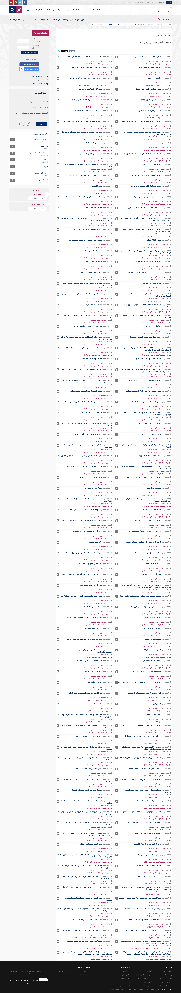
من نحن (28, 983)
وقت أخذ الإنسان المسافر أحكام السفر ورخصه (84, 197)
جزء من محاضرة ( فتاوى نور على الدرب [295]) (97, 322)
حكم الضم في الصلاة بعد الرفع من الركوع (144, 477)
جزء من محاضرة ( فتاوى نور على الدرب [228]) (97, 247)
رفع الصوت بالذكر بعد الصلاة (90, 413)
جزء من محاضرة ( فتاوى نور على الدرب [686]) (156, 625)
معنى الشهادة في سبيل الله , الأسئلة (145, 855)
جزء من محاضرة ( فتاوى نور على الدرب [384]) (156, 430)
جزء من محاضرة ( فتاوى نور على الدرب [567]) (97, 538)
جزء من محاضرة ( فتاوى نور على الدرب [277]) (97, 301)
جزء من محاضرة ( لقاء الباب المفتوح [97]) (98, 786)
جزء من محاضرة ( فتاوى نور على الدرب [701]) (97, 635)
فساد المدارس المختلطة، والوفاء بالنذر (87, 326)
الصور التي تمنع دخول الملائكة (90, 89)
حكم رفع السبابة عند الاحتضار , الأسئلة (145, 801)
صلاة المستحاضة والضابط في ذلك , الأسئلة (143, 920)
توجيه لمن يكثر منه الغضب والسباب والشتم (143, 542)
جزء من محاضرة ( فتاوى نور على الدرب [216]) (156, 247)
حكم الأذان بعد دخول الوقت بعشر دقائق (144, 380)
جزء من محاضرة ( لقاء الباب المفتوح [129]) (98, 797)
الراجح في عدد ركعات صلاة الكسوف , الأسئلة (143, 909)
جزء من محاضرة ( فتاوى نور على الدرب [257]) (97, 269)
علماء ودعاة (68, 20)
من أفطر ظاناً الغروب (152, 564)
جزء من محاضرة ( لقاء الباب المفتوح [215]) (98, 873)
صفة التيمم (97, 186)
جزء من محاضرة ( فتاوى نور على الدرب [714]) (97, 657)
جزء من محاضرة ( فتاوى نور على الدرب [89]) (157, 161)
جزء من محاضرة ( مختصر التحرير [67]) (158, 959)
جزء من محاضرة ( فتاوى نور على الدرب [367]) (156, 398)
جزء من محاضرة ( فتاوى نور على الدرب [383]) (97, 420)
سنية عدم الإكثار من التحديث (149, 100)
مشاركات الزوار (64, 971)
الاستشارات (62, 10)
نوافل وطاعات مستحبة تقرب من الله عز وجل (84, 466)
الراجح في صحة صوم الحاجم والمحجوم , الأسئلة (82, 887)
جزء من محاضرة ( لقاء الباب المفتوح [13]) (98, 732)
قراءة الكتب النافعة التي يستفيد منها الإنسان (142, 272)
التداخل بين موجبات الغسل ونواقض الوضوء (85, 693)
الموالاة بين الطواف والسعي (150, 67)
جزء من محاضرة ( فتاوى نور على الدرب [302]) (97, 333)
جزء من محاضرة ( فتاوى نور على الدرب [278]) (156, 312)
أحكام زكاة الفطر (154, 240)
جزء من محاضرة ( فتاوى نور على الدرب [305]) (156, 344)
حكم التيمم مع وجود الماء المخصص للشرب (143, 391)
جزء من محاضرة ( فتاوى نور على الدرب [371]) (156, 409)
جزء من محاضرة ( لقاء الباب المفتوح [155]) (157, 829)
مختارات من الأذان (145, 978)
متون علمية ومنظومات (143, 975)
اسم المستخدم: (35, 40)
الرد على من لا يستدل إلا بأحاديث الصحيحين (143, 531)
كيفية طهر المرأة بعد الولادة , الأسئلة (87, 790)
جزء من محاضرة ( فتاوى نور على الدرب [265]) (156, 290)
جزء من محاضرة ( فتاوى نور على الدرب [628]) (156, 581)
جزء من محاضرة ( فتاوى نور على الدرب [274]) (156, 301)
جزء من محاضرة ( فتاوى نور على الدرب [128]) (97, 193)
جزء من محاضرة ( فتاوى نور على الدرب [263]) (97, 279)
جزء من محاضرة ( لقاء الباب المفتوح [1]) (158, 64)
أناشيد (149, 971)
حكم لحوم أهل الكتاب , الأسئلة (148, 866)
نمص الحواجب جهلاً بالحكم (91, 477)
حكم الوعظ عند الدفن (152, 618)
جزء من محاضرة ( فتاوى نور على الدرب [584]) (156, 560)
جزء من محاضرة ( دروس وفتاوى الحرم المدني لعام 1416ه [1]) (92, 937)
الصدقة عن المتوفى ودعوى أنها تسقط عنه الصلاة (82, 121)
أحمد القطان (45, 176)
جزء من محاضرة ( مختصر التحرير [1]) (159, 700)
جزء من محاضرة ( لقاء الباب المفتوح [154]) (98, 819)
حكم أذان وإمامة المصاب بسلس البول (87, 531)
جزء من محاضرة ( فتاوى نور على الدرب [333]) (156, 376)
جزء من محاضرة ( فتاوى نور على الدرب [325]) (97, 355)
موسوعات (87, 10)
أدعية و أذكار (147, 982)
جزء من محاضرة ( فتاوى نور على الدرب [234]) (156, 258)
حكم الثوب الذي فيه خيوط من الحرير (87, 229)
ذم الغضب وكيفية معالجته (90, 564)
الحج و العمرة (126, 978)
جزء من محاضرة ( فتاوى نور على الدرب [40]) (98, 128)
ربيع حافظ (45, 169)
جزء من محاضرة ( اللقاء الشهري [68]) (100, 927)
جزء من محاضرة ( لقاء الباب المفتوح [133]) (98, 808)
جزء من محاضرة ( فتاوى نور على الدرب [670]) (156, 614)
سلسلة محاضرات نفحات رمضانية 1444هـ (31, 113)
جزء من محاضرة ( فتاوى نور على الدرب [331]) (97, 366)
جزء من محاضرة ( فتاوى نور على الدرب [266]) (97, 290)
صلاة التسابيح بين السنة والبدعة (148, 553)
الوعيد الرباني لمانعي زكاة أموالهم (88, 111)
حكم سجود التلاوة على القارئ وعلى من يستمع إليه (81, 596)
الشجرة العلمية (41, 20)
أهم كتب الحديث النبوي (151, 434)
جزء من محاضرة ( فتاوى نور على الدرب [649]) (97, 603)
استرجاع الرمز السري (40, 76)
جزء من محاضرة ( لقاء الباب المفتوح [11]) (99, 722)
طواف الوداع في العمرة (152, 283)
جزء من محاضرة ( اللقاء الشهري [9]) (159, 905)
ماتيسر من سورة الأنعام (41, 139)
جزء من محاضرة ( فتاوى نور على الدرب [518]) (97, 517)
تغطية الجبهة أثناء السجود (150, 456)
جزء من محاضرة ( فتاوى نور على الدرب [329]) (156, 366)
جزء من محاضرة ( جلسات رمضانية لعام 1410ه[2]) (95, 85)
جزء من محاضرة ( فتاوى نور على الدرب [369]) (97, 398)
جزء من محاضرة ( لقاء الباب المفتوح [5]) (158, 74)
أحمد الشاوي (45, 148)
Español (162, 2)
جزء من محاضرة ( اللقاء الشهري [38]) (159, 916)
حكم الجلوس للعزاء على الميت (148, 89)
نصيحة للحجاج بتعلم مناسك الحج (88, 585)
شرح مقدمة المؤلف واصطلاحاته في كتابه (144, 693)
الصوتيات (52, 10)
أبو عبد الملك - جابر (42, 182)
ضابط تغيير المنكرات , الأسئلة (149, 876)
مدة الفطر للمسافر (153, 715)
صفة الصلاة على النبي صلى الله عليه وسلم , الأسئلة (139, 898)
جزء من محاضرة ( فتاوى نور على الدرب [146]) (97, 204)
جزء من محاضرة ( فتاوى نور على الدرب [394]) (97, 441)
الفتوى (71, 10)
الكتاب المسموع (166, 986)
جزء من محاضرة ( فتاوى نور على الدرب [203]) (156, 236)
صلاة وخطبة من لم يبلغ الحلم (89, 661)
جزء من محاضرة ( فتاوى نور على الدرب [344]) (97, 376)
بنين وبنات (27, 10)
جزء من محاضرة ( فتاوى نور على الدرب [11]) (157, 128)
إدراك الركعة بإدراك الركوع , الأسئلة (147, 844)
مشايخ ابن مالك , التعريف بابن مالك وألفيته (84, 941)
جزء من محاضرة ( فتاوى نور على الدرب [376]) (156, 420)
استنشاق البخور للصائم (151, 574)
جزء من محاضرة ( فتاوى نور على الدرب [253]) (156, 269)
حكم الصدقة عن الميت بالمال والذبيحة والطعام (141, 121)
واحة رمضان (126, 975)
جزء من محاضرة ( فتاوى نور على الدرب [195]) (97, 225)
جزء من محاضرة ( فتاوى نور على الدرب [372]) (97, 409)
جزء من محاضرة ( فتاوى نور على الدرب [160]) (156, 215)
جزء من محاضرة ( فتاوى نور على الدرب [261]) (156, 279)
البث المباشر (28, 20)
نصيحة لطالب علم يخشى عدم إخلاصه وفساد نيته (140, 596)
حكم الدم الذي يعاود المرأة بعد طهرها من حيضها (81, 574)
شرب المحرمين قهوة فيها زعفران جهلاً (145, 607)
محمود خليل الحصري (42, 142)
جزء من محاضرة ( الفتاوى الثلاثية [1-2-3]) (158, 96)
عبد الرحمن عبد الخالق (42, 155)
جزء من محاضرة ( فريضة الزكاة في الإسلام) (97, 118)
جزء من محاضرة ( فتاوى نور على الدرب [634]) (97, 581)
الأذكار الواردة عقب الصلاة (151, 704)
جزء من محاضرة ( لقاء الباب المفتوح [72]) (98, 74)
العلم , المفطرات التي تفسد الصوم (147, 833)
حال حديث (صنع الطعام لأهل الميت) (87, 100)
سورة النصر (44, 146)
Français (145, 2)
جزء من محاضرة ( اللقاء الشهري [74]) (159, 937)
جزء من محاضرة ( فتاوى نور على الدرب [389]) (156, 441)
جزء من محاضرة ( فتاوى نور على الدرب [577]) (156, 549)
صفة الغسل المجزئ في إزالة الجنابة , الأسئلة (143, 736)
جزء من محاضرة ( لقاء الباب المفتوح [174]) (157, 840)
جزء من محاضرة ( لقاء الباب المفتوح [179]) (98, 840)
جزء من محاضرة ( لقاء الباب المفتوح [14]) (157, 743)
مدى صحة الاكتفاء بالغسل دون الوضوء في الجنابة (82, 520)
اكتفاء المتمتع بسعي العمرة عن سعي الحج (84, 618)
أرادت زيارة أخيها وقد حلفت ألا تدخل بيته (86, 510)
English (138, 2)
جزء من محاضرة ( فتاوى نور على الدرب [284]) (97, 312)
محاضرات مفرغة (165, 978)
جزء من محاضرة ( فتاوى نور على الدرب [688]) (97, 625)
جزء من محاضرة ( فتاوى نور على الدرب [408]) (156, 463)
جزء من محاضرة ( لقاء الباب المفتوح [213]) (157, 873)
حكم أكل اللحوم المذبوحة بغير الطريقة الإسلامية (82, 132)
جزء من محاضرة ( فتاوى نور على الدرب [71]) (157, 150)
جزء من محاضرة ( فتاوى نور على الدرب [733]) (156, 678)
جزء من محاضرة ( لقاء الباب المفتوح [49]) (157, 776)
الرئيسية (96, 10)
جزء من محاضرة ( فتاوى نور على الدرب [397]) (156, 452)
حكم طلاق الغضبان (94, 208)
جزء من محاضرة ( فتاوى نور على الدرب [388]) (97, 430)
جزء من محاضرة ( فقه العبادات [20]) (100, 700)
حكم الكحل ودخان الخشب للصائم (147, 520)
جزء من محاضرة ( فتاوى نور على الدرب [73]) (98, 150)
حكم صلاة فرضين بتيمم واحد (148, 423)
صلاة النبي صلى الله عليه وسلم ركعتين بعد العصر (81, 402)
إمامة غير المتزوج (95, 542)
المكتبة (44, 10)
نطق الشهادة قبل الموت (151, 628)
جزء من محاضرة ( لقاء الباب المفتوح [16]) (98, 743)
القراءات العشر (55, 20)
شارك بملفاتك (16, 20)
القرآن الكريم (80, 20)
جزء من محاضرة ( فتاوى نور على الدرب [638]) (97, 592)
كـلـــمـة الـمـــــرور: (35, 46)
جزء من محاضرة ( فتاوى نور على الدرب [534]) (156, 527)
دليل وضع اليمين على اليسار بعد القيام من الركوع (82, 369)
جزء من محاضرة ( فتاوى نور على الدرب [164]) (97, 215)
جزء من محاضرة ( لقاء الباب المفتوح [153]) (157, 819)
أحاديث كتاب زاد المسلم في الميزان (147, 57)
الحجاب (45, 160)
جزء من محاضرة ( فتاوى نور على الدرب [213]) (97, 236)
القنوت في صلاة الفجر (152, 661)
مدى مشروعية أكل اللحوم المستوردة (146, 671)
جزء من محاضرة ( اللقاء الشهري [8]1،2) (158, 85)
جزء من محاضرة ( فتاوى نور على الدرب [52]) (157, 139)
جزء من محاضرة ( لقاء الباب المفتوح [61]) (98, 776)
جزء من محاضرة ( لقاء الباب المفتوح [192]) (157, 851)
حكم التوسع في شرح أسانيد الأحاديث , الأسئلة (142, 725)
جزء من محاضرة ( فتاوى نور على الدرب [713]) (156, 657)
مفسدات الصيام (95, 704)
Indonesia (129, 2)
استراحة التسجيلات (144, 986)
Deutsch (154, 2)
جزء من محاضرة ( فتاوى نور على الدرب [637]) (156, 592)
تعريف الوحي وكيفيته (93, 607)
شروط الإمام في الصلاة (93, 262)
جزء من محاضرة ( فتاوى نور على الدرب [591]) (97, 560)
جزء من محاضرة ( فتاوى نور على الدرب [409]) (97, 463)
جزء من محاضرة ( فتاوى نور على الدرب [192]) (156, 225)
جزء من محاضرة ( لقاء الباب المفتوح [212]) (98, 862)
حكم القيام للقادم (153, 143)
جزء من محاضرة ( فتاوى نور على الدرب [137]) (156, 204)
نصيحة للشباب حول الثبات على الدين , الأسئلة (142, 822)
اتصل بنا (12, 980)
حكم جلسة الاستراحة (93, 305)
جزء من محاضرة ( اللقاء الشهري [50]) (159, 927)
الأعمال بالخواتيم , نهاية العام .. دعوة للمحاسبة (141, 812)
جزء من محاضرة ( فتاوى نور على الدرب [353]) (97, 387)
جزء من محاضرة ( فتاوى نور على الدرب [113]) (97, 171)
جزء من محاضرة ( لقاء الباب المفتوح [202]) (98, 851)
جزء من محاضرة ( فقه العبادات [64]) (159, 722)
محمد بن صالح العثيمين (157, 61)
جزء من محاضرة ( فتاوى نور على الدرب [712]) (97, 646)
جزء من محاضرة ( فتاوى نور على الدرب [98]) (157, 171)
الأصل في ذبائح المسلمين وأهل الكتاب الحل (84, 57)
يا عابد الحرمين (43, 180)
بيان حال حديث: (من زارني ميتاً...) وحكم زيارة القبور (81, 456)
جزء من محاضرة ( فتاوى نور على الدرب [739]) (97, 689)
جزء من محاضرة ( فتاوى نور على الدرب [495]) (156, 506)
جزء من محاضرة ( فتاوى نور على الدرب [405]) (97, 452)
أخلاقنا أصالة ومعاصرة (38, 102)
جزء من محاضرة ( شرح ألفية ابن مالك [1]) (98, 948)
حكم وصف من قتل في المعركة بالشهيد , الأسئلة (140, 779)
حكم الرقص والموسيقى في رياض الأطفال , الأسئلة (140, 758)
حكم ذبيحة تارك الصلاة (92, 359)
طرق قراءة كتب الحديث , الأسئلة (89, 736)
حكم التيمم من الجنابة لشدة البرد (88, 434)
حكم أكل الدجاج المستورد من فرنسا (146, 175)
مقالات (79, 10)
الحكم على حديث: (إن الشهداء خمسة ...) (85, 240)
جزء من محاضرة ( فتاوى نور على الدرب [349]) (156, 387)
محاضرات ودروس (165, 975)
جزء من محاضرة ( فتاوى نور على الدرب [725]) (97, 668)
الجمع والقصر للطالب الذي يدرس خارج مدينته (84, 553)
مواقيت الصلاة (84, 975)
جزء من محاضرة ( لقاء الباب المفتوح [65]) (157, 786)
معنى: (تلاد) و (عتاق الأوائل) (150, 111)
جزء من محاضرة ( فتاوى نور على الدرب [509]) (97, 506)
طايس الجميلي (44, 162)
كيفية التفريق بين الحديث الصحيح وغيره (85, 391)
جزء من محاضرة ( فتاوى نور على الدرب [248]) (97, 258)
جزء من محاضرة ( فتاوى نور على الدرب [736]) (97, 678)
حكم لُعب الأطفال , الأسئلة (91, 844)
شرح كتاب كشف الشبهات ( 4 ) (38, 153)
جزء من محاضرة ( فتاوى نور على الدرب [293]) (156, 322)
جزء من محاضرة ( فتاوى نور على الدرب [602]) (156, 571)
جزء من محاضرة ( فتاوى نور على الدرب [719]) (156, 668)
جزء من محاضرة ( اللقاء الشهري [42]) (100, 916)
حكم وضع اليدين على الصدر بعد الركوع (86, 175)
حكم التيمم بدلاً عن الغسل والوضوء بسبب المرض (82, 294)
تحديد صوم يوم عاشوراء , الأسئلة (88, 769)
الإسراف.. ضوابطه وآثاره (152, 650)
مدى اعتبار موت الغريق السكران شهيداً (145, 337)
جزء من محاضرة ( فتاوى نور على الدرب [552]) (156, 538)
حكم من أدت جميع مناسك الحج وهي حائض (84, 639)
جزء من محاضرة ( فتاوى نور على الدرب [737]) (156, 689)
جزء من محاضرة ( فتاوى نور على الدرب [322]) (156, 355)
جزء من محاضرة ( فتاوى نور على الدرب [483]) (156, 495)
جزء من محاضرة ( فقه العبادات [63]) (100, 711)
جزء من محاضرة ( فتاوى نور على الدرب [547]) (97, 527)
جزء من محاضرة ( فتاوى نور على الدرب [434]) (156, 474)
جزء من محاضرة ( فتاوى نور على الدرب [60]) (98, 139)
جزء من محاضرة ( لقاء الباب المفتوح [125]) (157, 797)
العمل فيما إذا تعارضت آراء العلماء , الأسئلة (144, 769)
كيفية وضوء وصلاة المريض (91, 272)
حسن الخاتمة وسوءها (93, 488)
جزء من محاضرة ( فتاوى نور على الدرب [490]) (97, 495)
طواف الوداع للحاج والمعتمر (91, 154)
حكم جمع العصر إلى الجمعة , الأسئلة (87, 920)
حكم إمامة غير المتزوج (152, 164)
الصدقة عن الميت (154, 488)
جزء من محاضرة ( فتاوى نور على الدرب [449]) (156, 484)
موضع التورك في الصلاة (93, 251)
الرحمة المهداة (125, 971)
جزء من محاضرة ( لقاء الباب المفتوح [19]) (98, 754)
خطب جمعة (167, 982)
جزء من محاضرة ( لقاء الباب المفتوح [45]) (98, 765)
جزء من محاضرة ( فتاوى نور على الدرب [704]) (156, 646)
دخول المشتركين (29, 52)
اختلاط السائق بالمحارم (41, 173)
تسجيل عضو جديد (40, 80)
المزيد (41, 124)
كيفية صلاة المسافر (153, 326)
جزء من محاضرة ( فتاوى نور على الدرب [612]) (97, 571)
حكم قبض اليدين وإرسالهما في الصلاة (145, 197)
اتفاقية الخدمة (21, 980)
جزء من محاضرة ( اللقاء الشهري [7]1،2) (158, 894)
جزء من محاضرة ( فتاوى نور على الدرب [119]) (97, 182)
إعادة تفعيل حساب (40, 84)
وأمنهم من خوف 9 (40, 107)
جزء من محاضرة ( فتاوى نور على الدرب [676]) (97, 614)
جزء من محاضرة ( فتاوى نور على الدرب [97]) (98, 161)
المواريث (36, 10)
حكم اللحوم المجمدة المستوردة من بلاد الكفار (83, 348)
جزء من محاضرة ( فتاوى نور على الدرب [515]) (156, 517)
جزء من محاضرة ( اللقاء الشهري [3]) (100, 883)
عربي (169, 2)
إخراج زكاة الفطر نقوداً (93, 671)
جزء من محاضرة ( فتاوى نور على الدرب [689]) (156, 635)
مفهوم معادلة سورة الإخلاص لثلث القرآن (144, 208)
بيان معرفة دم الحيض (93, 682)
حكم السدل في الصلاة (93, 628)
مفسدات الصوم (154, 78)
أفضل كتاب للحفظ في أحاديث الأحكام (145, 402)
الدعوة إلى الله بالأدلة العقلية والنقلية (87, 67)
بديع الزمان (44, 166)
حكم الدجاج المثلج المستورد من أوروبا (146, 186)
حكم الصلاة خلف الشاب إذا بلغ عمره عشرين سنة (141, 154)
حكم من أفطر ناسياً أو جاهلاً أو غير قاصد (86, 78)
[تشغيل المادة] (116, 57)
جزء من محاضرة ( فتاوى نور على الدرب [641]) (156, 603)
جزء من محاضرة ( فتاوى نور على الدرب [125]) (156, 193)
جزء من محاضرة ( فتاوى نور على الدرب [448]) (97, 474)
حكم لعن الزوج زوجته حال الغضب (147, 262)
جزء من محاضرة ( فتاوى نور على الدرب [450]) (97, 484)
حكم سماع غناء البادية (92, 143)
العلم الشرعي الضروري (152, 639)
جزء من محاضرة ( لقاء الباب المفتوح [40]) (157, 765)
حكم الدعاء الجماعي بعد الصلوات (147, 359)
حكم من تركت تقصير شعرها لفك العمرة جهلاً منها (139, 682)
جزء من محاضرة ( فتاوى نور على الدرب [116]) (156, 182)
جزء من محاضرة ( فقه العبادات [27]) (159, 711)
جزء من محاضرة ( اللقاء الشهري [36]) (100, 905)
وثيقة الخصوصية (32, 980)
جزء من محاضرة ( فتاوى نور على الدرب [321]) (97, 344)
